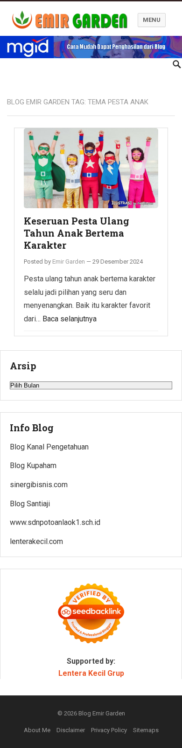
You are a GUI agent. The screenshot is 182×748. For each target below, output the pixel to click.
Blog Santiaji (30, 503)
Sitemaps (146, 730)
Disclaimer (70, 730)
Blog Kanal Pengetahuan (49, 446)
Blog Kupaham (33, 465)
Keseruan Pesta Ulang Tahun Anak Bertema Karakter (76, 233)
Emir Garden (68, 261)
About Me (37, 730)
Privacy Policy (109, 730)
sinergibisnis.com (39, 484)
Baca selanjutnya (69, 318)
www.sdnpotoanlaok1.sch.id (55, 522)
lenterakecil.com (36, 541)
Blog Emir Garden (101, 713)
